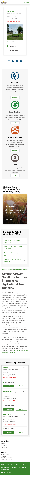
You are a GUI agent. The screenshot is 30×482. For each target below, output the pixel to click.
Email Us (11, 42)
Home (4, 269)
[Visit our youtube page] (9, 61)
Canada (3, 443)
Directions (12, 46)
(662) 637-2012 (9, 405)
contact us (17, 350)
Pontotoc (25, 269)
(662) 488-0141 (13, 50)
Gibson (5, 368)
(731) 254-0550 (9, 429)
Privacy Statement (5, 467)
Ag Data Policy (14, 467)
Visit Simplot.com (5, 469)
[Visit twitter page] (17, 61)
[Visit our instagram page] (21, 61)
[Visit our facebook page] (13, 61)
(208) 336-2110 (8, 459)
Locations (10, 269)
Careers (3, 447)
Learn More (15, 97)
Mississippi (17, 269)
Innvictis (3, 445)
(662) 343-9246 (9, 382)
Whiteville (7, 414)
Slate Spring (7, 391)
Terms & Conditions (22, 467)
